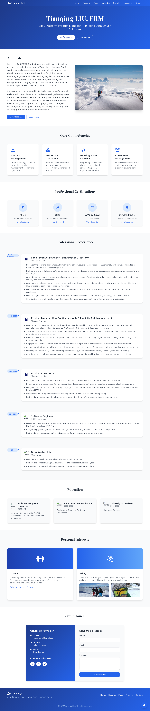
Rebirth (13, 587)
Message (83, 655)
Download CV (16, 117)
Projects (129, 695)
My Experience (66, 37)
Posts (96, 3)
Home (76, 3)
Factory (29, 587)
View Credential (23, 222)
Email (81, 645)
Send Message (99, 674)
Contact (139, 695)
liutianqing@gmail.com (44, 638)
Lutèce (21, 587)
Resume (86, 3)
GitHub (116, 3)
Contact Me (85, 37)
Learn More (34, 117)
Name (82, 635)
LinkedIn (106, 3)
